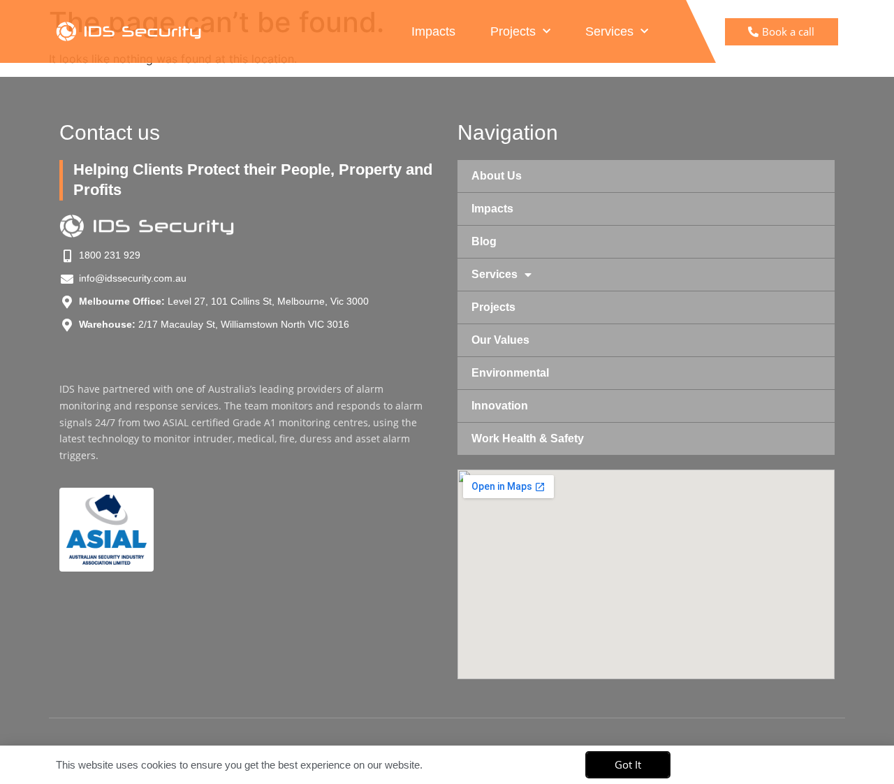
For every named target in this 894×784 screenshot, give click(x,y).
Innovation (499, 406)
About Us (496, 176)
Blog (484, 241)
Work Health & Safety (527, 438)
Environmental (510, 373)
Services (609, 31)
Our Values (500, 340)
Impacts (433, 31)
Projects (513, 31)
